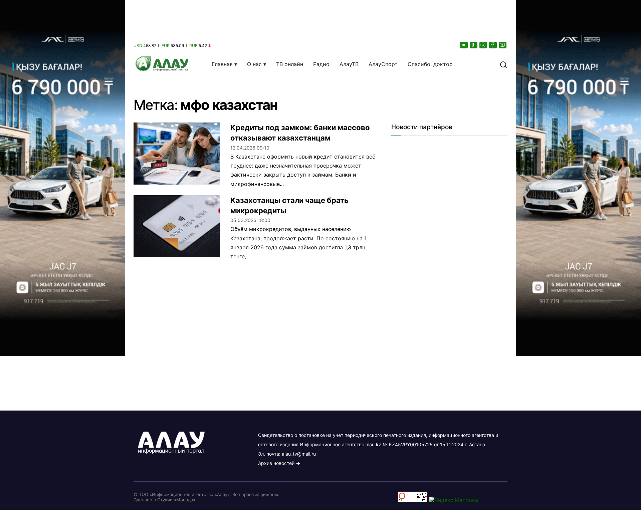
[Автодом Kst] (62, 255)
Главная (222, 64)
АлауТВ (349, 64)
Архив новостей (276, 463)
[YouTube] (503, 44)
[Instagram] (483, 44)
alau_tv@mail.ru (299, 454)
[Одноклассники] (474, 44)
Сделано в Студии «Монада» (164, 499)
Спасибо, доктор (430, 64)
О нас (254, 64)
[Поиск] (503, 64)
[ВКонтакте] (464, 44)
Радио (321, 64)
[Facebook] (493, 44)
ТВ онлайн (289, 64)
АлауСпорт (383, 64)
